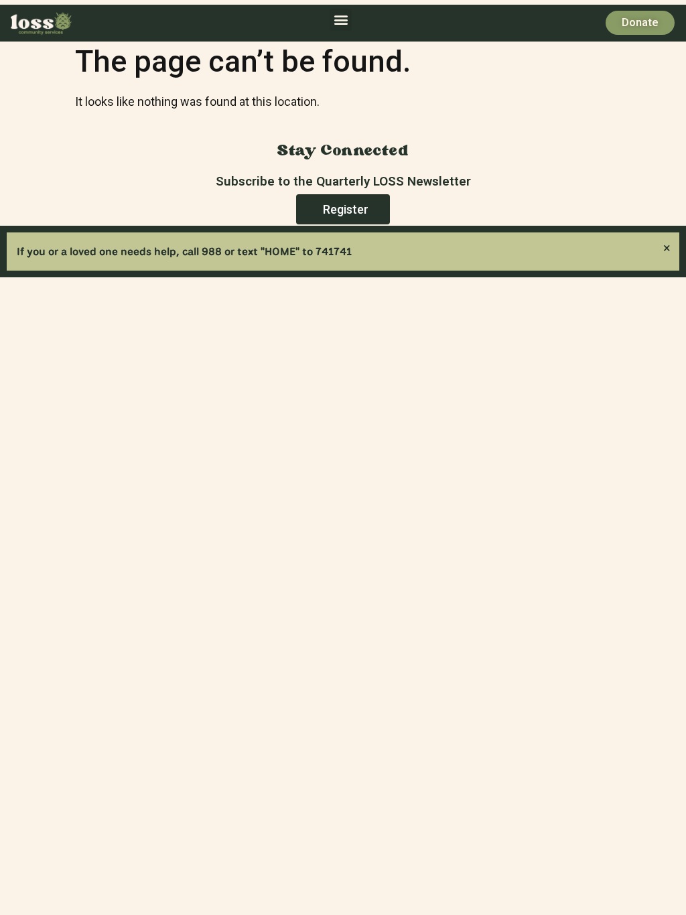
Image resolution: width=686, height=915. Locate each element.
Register (345, 209)
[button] (341, 20)
